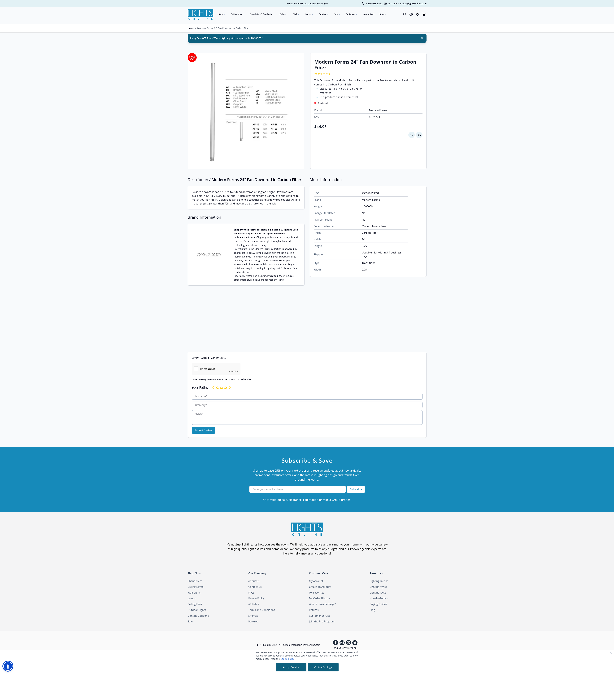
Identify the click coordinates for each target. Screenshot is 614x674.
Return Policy (256, 598)
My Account (316, 581)
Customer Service (319, 615)
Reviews (253, 621)
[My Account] (411, 14)
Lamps (308, 14)
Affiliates (253, 604)
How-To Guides (379, 598)
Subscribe (356, 489)
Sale (336, 14)
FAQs (251, 592)
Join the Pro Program (322, 621)
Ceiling (282, 14)
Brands (382, 14)
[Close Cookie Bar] (611, 653)
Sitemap (253, 615)
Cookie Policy (287, 658)
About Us (254, 581)
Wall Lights (194, 592)
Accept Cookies (291, 667)
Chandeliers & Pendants (260, 14)
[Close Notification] (422, 38)
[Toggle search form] (404, 14)
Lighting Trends (379, 581)
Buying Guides (378, 604)
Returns (314, 610)
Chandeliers (195, 581)
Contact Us (255, 587)
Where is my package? (322, 604)
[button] (8, 666)
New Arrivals (368, 14)
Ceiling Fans (236, 14)
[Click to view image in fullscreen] (246, 111)
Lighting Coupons (198, 615)
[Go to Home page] (200, 14)
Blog (372, 610)
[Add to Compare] (419, 135)
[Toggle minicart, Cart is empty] (424, 14)
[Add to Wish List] (411, 135)
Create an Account (320, 587)
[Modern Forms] (209, 255)
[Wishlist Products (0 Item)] (417, 14)
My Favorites (316, 592)
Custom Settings (323, 667)
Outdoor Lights (197, 610)
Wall (295, 14)
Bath (220, 14)
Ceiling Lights (196, 587)
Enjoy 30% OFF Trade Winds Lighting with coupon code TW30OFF (225, 38)
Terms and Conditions (261, 610)
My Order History (319, 598)
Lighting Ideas (378, 592)
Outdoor (323, 14)
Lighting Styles (378, 587)
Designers (350, 14)
